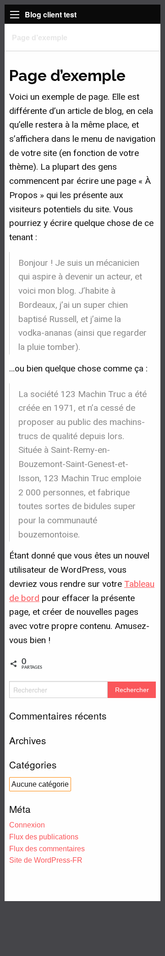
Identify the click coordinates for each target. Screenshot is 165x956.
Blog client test (51, 14)
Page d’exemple (39, 37)
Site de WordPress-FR (45, 860)
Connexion (27, 825)
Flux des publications (43, 837)
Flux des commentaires (47, 849)
